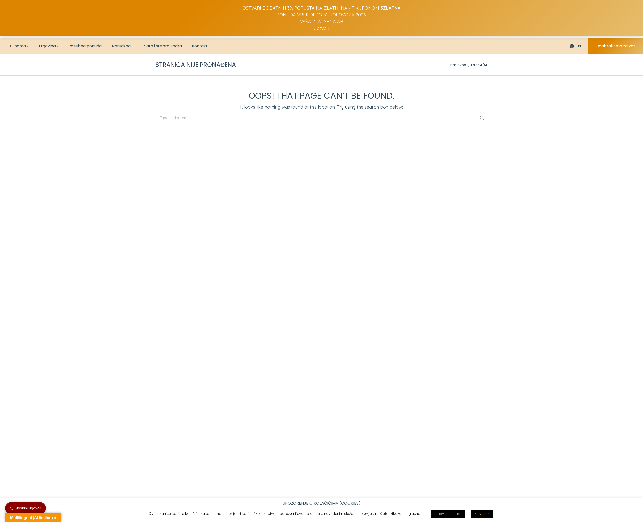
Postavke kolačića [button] (448, 514)
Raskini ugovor (28, 508)
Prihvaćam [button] (482, 514)
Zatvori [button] (321, 28)
